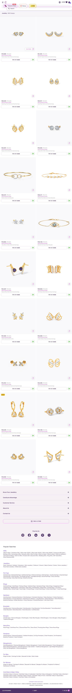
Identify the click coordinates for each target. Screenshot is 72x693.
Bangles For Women (42, 664)
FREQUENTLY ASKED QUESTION (36, 685)
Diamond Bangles (16, 618)
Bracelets (6, 606)
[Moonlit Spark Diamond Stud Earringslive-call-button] (69, 60)
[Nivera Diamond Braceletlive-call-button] (33, 201)
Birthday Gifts (6, 554)
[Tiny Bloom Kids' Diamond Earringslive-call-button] (33, 248)
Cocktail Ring (50, 587)
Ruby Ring (28, 587)
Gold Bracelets (7, 608)
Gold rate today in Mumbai (60, 674)
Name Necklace (49, 598)
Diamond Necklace (17, 597)
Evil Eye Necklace (17, 598)
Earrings (6, 573)
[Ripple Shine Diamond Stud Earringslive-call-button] (33, 154)
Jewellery (6, 563)
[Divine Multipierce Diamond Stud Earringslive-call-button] (33, 389)
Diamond (9, 565)
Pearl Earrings (15, 576)
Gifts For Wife (18, 555)
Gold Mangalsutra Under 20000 (26, 646)
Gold (4, 565)
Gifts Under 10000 (25, 552)
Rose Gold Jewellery (8, 566)
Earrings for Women (19, 664)
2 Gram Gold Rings (51, 589)
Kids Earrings (45, 575)
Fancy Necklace (28, 600)
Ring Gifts (49, 555)
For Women (7, 662)
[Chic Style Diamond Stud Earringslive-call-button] (69, 389)
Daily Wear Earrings (17, 578)
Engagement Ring (58, 586)
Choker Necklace (57, 597)
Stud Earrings (6, 576)
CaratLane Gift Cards (59, 552)
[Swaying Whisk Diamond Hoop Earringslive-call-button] (33, 436)
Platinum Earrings (36, 575)
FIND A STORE (37, 521)
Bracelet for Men (26, 656)
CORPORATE (46, 683)
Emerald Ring (35, 587)
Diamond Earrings (16, 575)
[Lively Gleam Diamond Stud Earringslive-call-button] (69, 342)
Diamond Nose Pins (25, 627)
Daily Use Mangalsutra (9, 648)
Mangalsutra (7, 643)
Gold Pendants (7, 635)
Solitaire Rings (32, 586)
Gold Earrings (6, 575)
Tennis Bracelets (55, 608)
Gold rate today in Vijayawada (54, 675)
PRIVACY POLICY (17, 683)
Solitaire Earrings (26, 575)
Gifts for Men (6, 552)
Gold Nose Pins (14, 627)
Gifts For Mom (51, 554)
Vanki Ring (22, 587)
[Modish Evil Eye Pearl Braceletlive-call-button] (69, 248)
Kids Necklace (27, 597)
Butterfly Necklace (8, 600)
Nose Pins (6, 625)
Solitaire (15, 565)
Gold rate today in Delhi (9, 675)
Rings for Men (7, 656)
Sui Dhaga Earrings (25, 576)
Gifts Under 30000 (36, 552)
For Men (6, 654)
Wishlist (66, 2)
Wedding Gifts (42, 555)
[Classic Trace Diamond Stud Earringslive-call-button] (69, 436)
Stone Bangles (53, 618)
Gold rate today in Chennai (10, 674)
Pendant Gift (26, 555)
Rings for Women (7, 664)
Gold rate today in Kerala (24, 675)
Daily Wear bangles (35, 618)
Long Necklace (40, 598)
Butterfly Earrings (27, 578)
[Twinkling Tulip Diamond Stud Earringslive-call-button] (69, 295)
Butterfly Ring (6, 589)
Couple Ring (6, 587)
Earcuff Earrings (46, 576)
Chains (55, 565)
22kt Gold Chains (48, 600)
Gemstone (21, 565)
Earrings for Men (16, 656)
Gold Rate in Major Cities (11, 672)
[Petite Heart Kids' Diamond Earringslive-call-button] (33, 60)
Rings (5, 584)
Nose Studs (34, 627)
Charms (41, 565)
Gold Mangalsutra (8, 645)
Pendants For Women (53, 664)
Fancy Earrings (55, 576)
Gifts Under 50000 (47, 552)
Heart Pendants (18, 637)
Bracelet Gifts (34, 555)
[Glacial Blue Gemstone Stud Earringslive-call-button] (33, 295)
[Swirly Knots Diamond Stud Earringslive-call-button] (33, 483)
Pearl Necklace (7, 598)
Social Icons (23, 535)
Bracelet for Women (30, 664)
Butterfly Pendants (8, 637)
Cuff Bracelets (35, 609)
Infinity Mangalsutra (21, 648)
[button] (39, 690)
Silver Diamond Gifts (8, 557)
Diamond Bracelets (17, 608)
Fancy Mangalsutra (58, 645)
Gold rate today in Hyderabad (27, 674)
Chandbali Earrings (36, 576)
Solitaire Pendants (28, 635)
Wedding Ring (14, 587)
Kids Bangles (25, 618)
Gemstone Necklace (37, 597)
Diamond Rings (7, 586)
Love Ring (57, 587)
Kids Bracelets (27, 608)
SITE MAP (11, 683)
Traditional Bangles (8, 619)
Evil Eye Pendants (38, 635)
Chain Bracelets (7, 609)
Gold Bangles (6, 618)
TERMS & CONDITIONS (26, 683)
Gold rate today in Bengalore (44, 674)
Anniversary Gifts (16, 554)
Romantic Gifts (25, 554)
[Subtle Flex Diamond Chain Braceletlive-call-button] (69, 201)
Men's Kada (35, 656)
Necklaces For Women (29, 598)
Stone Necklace (59, 598)
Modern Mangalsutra (31, 645)
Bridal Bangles (44, 618)
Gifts (4, 551)
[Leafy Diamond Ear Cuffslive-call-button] (33, 342)
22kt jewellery (28, 565)
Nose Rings (6, 627)
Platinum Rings (23, 586)
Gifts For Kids (34, 554)
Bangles (6, 616)
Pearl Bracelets (36, 608)
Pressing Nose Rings (43, 627)
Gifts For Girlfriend (60, 554)
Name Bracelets (17, 609)
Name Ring (43, 587)
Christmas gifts (16, 552)
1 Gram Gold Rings (61, 589)
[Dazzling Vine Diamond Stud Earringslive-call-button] (33, 107)
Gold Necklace (7, 597)
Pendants (6, 633)
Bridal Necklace (18, 600)
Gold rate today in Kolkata (10, 677)
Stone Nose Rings (54, 627)
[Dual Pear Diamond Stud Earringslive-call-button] (69, 107)
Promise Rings (30, 589)
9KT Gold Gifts (57, 555)
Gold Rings (15, 586)
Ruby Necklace (48, 597)
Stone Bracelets (26, 609)
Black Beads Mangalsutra (10, 646)
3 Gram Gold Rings (40, 589)
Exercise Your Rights (37, 683)
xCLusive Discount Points (56, 683)
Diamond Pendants (17, 635)
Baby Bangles (61, 618)
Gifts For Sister (42, 554)
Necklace (6, 595)
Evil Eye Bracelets (45, 608)
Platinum (36, 565)
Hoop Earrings (63, 575)
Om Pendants (57, 635)
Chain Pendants (48, 635)
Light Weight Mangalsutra (56, 646)
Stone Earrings (7, 578)
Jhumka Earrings (54, 575)
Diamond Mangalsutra (19, 645)
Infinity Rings (15, 589)
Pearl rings (22, 589)
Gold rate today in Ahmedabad (27, 677)
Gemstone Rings (41, 586)
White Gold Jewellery (20, 566)
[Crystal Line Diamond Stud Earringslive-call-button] (69, 483)
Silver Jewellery (62, 565)
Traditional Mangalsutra (42, 646)
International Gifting (8, 555)
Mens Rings (49, 586)
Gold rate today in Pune (38, 675)
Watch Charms (48, 565)
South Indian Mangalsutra (45, 645)
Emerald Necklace (38, 600)
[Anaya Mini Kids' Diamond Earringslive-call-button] (69, 154)
